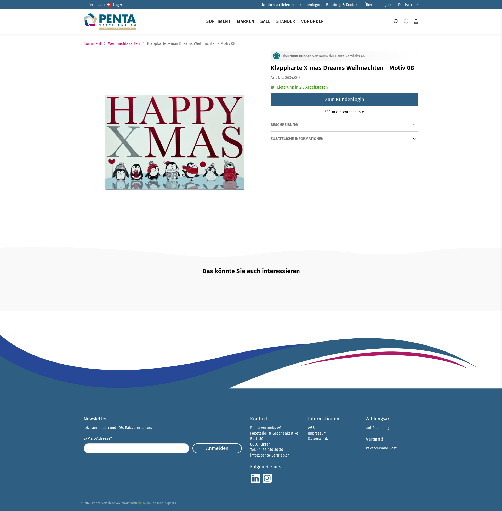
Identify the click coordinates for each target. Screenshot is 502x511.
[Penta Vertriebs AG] (110, 21)
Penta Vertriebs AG (106, 503)
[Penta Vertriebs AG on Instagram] (267, 482)
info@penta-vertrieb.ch (269, 455)
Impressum (317, 433)
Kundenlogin (309, 5)
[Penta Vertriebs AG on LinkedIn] (255, 482)
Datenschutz (318, 439)
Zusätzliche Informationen (297, 138)
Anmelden (217, 448)
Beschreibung (284, 124)
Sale (265, 21)
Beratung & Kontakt (342, 5)
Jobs (388, 5)
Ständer (285, 21)
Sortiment (218, 21)
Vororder (312, 21)
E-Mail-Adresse (98, 438)
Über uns (371, 5)
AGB (311, 428)
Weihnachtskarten (124, 44)
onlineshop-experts (161, 503)
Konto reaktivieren (278, 5)
